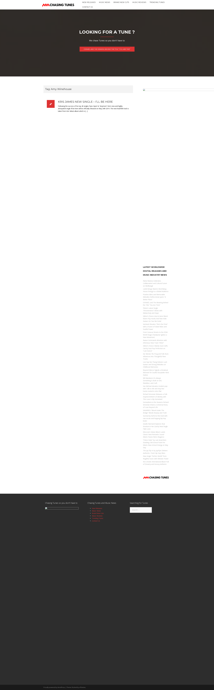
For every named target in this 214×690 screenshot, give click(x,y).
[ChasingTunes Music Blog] (58, 4)
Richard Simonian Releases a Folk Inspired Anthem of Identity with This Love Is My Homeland (155, 396)
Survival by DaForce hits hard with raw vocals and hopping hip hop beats (155, 418)
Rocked (74, 687)
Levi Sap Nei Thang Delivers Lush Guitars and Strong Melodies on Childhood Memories (155, 364)
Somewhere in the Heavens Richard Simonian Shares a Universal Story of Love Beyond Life (156, 404)
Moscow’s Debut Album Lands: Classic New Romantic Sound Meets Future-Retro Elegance (154, 434)
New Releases (89, 2)
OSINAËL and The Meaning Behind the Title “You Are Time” (107, 49)
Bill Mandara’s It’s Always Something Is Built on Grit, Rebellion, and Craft (152, 380)
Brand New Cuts (121, 2)
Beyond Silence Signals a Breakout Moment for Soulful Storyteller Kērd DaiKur (156, 372)
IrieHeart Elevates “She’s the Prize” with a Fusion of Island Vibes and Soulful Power (155, 326)
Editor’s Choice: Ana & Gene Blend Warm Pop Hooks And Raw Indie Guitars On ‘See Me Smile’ (155, 318)
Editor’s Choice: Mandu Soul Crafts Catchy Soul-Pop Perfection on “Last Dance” (155, 348)
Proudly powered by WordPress (54, 687)
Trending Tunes (157, 2)
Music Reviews (139, 2)
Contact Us (87, 7)
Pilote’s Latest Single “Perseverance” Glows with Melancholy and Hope (152, 310)
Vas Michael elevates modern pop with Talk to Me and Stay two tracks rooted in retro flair (155, 388)
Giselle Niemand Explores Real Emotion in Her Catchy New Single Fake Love (155, 426)
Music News (104, 2)
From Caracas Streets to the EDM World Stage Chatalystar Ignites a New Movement (155, 334)
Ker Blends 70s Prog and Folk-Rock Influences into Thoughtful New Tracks (155, 356)
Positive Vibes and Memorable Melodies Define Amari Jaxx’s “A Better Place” (154, 297)
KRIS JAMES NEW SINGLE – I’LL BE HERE (85, 101)
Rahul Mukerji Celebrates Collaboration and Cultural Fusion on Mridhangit (155, 283)
